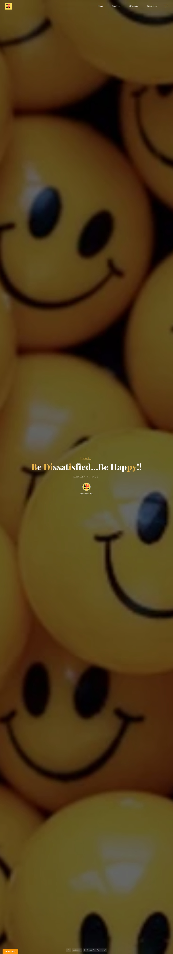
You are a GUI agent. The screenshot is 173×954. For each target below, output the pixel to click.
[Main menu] (165, 6)
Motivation (86, 458)
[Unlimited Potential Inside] (8, 6)
